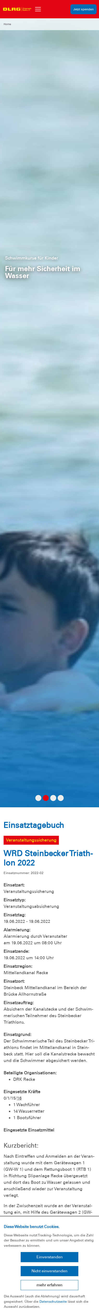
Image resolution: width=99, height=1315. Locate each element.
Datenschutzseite (53, 1301)
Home (7, 24)
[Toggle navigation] (38, 9)
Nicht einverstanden (49, 1271)
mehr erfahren (49, 1285)
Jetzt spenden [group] (83, 9)
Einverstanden (50, 1257)
